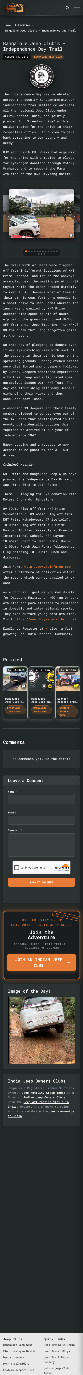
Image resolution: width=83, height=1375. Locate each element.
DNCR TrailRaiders (16, 1363)
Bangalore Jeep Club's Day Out (13, 702)
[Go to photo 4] (34, 251)
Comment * (15, 830)
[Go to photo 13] (39, 254)
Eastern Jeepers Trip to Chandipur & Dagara (66, 703)
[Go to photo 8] (46, 251)
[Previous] (8, 216)
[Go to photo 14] (41, 254)
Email (12, 812)
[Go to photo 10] (51, 251)
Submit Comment (41, 882)
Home (8, 25)
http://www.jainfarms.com (47, 566)
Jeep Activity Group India (43, 1093)
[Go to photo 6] (40, 251)
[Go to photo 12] (57, 251)
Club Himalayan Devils (19, 1351)
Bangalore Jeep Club (17, 1345)
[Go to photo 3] (32, 251)
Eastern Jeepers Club (18, 1370)
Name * (13, 791)
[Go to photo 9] (48, 251)
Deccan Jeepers (14, 1357)
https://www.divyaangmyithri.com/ (45, 619)
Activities (22, 25)
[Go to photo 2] (29, 251)
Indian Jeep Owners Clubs (44, 1097)
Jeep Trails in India (59, 1345)
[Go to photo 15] (44, 254)
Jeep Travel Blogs (57, 1351)
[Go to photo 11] (54, 251)
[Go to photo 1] (26, 251)
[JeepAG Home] (13, 8)
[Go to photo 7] (43, 251)
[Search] (67, 7)
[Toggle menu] (77, 8)
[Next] (74, 216)
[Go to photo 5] (37, 251)
